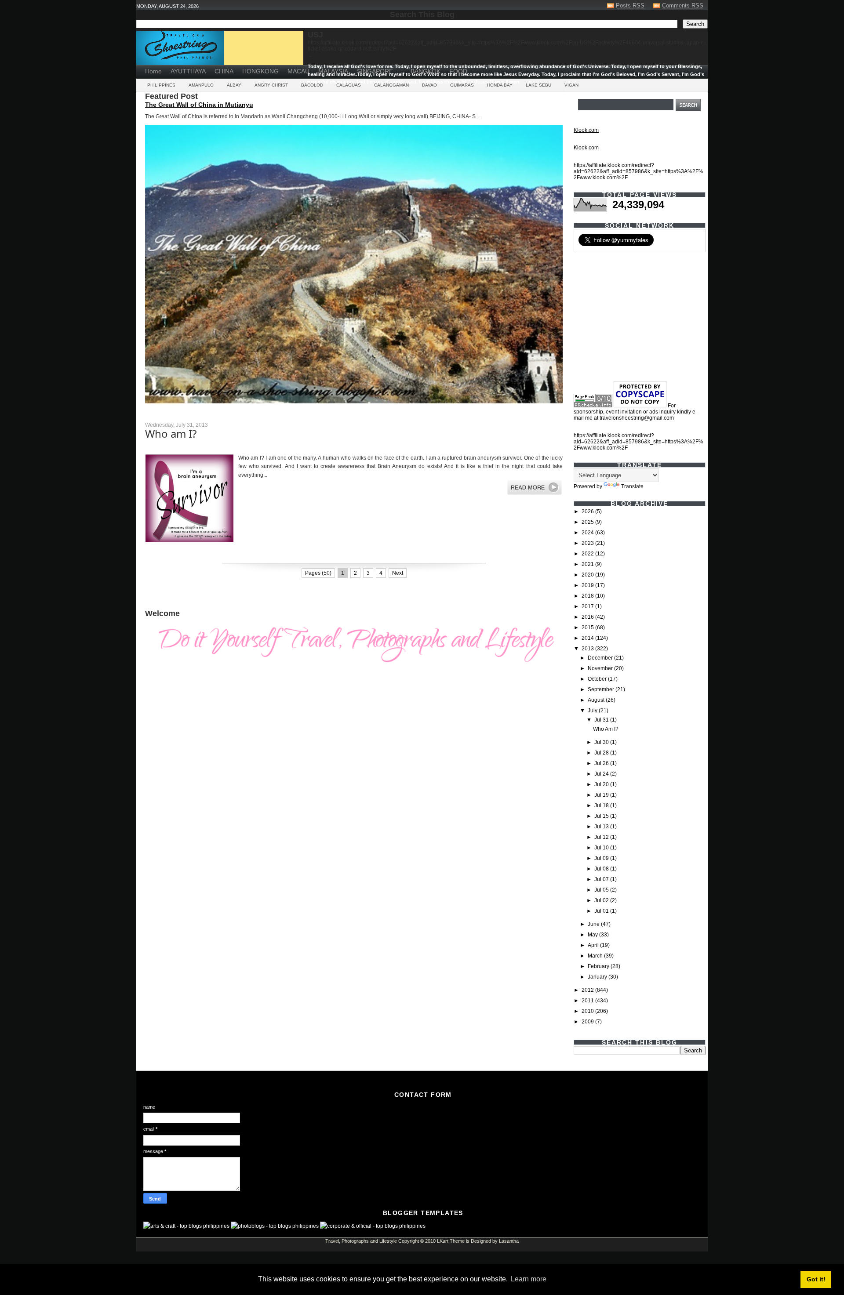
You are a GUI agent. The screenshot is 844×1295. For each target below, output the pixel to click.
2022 (588, 554)
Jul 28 (602, 753)
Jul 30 (602, 742)
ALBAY (234, 85)
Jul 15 (602, 816)
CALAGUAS (348, 85)
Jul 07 (602, 879)
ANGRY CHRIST (271, 85)
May (593, 935)
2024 (588, 533)
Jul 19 (602, 795)
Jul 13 (602, 826)
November (601, 668)
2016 (588, 617)
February (599, 966)
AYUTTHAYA (188, 71)
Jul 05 (602, 890)
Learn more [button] (528, 1279)
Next (397, 573)
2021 (588, 564)
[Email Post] (145, 555)
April (594, 945)
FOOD (458, 71)
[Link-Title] (401, 68)
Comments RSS (682, 5)
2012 (588, 990)
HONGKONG (260, 71)
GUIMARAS (462, 85)
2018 (588, 596)
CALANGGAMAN (391, 85)
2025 (588, 522)
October (598, 679)
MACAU (298, 71)
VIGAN (571, 85)
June (594, 924)
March (596, 956)
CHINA (224, 71)
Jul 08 (602, 869)
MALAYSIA (333, 71)
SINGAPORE (375, 71)
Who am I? (170, 433)
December (601, 658)
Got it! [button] (816, 1279)
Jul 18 (602, 805)
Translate (632, 486)
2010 (588, 1011)
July (593, 710)
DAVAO (429, 85)
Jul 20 (602, 784)
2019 (588, 585)
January (598, 977)
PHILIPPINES (161, 85)
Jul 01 (602, 911)
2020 (588, 575)
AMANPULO (201, 85)
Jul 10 (602, 848)
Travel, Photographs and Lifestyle (361, 1241)
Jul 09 (602, 858)
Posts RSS (630, 5)
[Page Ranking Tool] (593, 406)
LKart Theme (451, 1241)
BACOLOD (312, 85)
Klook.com (586, 130)
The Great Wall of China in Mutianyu (199, 104)
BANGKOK (425, 71)
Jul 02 (602, 900)
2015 (588, 627)
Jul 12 (602, 837)
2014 (588, 638)
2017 (588, 606)
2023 (588, 543)
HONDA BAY (500, 85)
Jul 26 (602, 763)
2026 (588, 511)
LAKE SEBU (538, 85)
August (597, 700)
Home (153, 71)
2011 (588, 1001)
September (601, 689)
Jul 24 (602, 774)
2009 (588, 1022)
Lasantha (509, 1241)
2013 (588, 649)
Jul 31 (602, 720)
